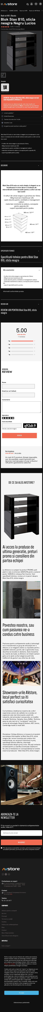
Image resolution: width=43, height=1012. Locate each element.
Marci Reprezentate (8, 933)
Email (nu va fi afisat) (9, 391)
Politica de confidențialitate (10, 924)
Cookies (4, 922)
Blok (21, 106)
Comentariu (6, 400)
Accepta (21, 993)
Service (4, 913)
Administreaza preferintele (21, 1002)
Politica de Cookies (9, 964)
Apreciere (5, 415)
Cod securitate (7, 421)
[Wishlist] (36, 5)
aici (11, 894)
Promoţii (4, 916)
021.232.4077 (8, 900)
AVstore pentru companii (9, 910)
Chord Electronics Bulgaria (10, 935)
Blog (3, 927)
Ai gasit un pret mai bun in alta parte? (15, 126)
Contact (4, 930)
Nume (4, 382)
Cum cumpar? (6, 946)
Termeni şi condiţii (7, 919)
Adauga (19, 436)
